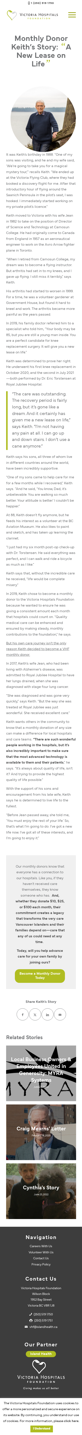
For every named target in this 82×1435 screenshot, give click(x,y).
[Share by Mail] (60, 1014)
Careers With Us (41, 1246)
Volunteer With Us (41, 1252)
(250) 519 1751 (43, 1320)
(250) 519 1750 (43, 1314)
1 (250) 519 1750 (42, 3)
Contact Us (41, 1258)
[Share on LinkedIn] (48, 1014)
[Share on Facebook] (23, 1014)
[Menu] (70, 15)
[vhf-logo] (34, 15)
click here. (71, 1421)
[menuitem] (70, 15)
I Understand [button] (41, 1429)
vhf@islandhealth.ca (43, 1327)
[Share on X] (35, 1014)
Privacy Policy (41, 1264)
